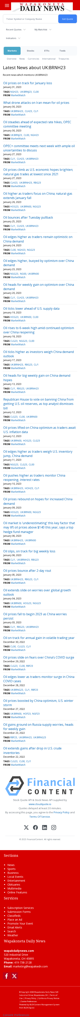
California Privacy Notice (48, 998)
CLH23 (28, 111)
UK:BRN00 (25, 206)
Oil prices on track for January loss (27, 83)
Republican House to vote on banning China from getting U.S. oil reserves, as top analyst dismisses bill (38, 403)
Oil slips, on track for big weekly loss (29, 551)
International (49, 58)
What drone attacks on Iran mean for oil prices (36, 102)
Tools (62, 50)
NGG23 (37, 206)
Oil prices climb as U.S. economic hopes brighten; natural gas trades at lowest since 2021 (38, 171)
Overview (11, 58)
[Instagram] (54, 827)
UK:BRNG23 (16, 689)
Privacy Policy (62, 812)
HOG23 (14, 206)
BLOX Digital (29, 1007)
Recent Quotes (13, 29)
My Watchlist (41, 29)
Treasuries (64, 58)
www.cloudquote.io (40, 804)
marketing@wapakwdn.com (30, 966)
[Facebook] (35, 827)
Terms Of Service (40, 816)
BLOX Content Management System (45, 1004)
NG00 (23, 273)
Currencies (33, 58)
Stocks (30, 50)
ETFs (46, 50)
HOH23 (29, 488)
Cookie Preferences (29, 1001)
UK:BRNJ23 (26, 91)
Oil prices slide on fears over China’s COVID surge (38, 657)
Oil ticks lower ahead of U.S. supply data (31, 308)
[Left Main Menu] (7, 5)
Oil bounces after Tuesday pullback (28, 217)
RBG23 (37, 182)
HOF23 (27, 713)
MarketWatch (18, 95)
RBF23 (29, 666)
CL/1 (36, 111)
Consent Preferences (16, 1015)
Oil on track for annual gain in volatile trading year (39, 638)
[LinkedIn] (45, 827)
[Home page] (42, 7)
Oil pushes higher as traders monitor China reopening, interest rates (34, 477)
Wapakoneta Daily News (44, 992)
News (22, 58)
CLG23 (13, 341)
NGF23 (36, 713)
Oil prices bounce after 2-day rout (27, 570)
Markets (12, 50)
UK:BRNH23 (16, 111)
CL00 (36, 91)
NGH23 (14, 91)
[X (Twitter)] (26, 827)
